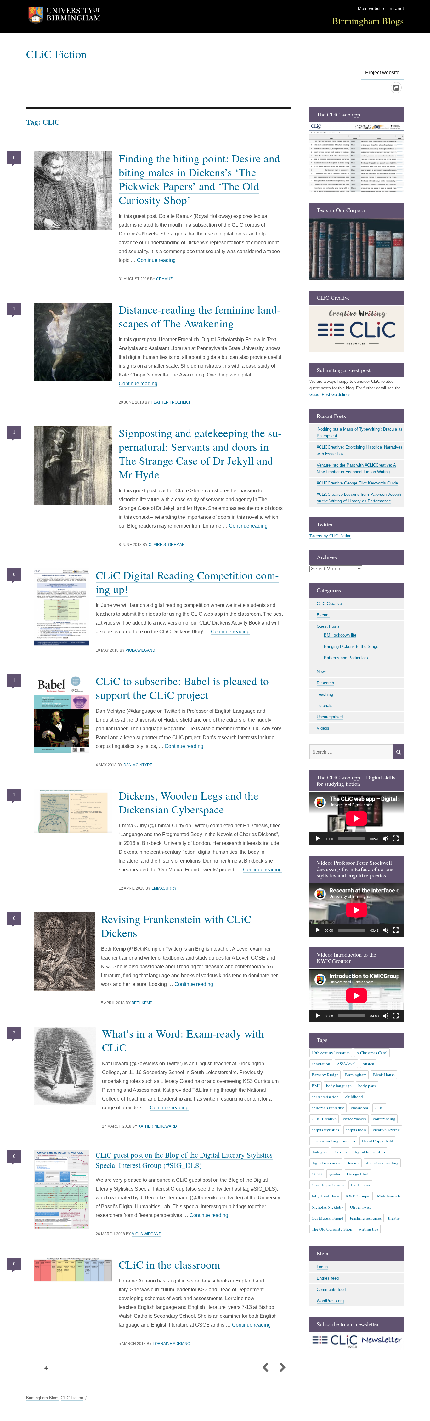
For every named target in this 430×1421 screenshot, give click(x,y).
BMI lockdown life (340, 635)
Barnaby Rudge (325, 1075)
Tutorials (324, 705)
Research (325, 683)
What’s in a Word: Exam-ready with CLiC (183, 1040)
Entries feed (328, 1278)
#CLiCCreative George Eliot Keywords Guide (357, 483)
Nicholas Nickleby (327, 1207)
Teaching (325, 694)
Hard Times (360, 1185)
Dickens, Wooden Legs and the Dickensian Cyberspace (188, 802)
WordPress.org (330, 1301)
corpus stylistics (325, 1130)
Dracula (352, 1163)
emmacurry (164, 888)
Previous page (265, 1368)
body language (339, 1086)
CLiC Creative (329, 603)
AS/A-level (346, 1064)
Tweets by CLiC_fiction (330, 536)
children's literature (328, 1108)
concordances (354, 1119)
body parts (367, 1086)
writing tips (368, 1229)
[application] (356, 818)
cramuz (164, 279)
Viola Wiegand (140, 650)
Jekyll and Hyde (325, 1196)
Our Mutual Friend (327, 1218)
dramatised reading (382, 1163)
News (322, 671)
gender (334, 1174)
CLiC (379, 1108)
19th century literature (331, 1053)
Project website (382, 72)
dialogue (319, 1152)
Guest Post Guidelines (330, 394)
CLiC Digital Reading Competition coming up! (187, 582)
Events (323, 615)
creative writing (386, 1130)
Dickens (340, 1152)
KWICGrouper (358, 1196)
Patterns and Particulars (346, 657)
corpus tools (356, 1130)
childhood (354, 1097)
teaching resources (366, 1218)
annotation (321, 1064)
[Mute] (385, 838)
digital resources (326, 1163)
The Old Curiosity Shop (332, 1229)
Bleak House (384, 1075)
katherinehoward (157, 1126)
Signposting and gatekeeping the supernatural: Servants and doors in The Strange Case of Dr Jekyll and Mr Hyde (200, 453)
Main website (371, 8)
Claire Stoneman (167, 544)
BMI (316, 1086)
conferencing (384, 1119)
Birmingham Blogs (368, 20)
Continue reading (156, 260)
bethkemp (142, 1003)
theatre (394, 1218)
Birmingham (355, 1075)
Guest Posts (328, 626)
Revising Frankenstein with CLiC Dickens (176, 925)
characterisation (325, 1097)
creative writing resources (333, 1141)
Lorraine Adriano (171, 1343)
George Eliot (358, 1174)
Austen (368, 1064)
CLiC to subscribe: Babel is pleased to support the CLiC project (182, 687)
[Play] (317, 838)
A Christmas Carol (372, 1053)
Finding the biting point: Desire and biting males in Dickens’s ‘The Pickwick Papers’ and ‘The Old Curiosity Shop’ (199, 179)
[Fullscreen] (396, 838)
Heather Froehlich (171, 402)
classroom (359, 1108)
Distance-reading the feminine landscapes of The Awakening (200, 316)
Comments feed (331, 1289)
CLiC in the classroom (169, 1264)
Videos (323, 728)
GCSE (317, 1174)
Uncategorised (330, 717)
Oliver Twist (360, 1207)
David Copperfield (377, 1141)
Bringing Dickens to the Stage (351, 646)
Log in (322, 1267)
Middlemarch (388, 1196)
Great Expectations (328, 1185)
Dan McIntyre (137, 765)
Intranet (396, 8)
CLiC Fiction (56, 53)
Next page (282, 1368)
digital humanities (369, 1152)
